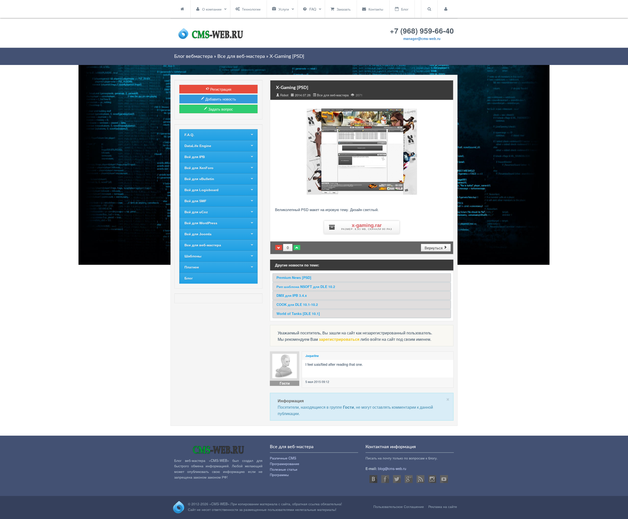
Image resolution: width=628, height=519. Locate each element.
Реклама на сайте (442, 506)
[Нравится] (296, 247)
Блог (404, 9)
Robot (284, 95)
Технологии (251, 9)
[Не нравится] (278, 247)
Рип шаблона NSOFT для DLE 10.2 (305, 286)
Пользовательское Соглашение (398, 506)
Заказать (344, 9)
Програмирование (284, 463)
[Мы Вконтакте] (373, 479)
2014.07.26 (303, 95)
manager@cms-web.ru (422, 38)
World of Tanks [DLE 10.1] (298, 313)
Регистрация (220, 89)
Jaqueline (312, 356)
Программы (279, 474)
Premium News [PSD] (293, 277)
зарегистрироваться (339, 339)
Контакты (375, 9)
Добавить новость (220, 98)
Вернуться (434, 247)
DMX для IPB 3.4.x (291, 295)
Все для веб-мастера (333, 95)
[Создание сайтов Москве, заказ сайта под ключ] (211, 32)
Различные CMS (283, 458)
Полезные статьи (283, 469)
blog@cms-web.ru (392, 468)
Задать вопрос (220, 109)
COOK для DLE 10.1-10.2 (297, 304)
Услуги (283, 9)
